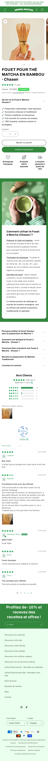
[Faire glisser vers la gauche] (18, 64)
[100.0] (23, 431)
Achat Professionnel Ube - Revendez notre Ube (22, 674)
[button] (5, 9)
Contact (8, 697)
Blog (7, 692)
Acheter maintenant (24, 149)
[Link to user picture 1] (7, 519)
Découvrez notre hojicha (15, 646)
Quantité (5, 129)
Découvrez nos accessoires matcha (20, 662)
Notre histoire (11, 681)
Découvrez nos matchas (15, 635)
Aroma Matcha (14, 740)
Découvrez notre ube (13, 640)
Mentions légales (34, 750)
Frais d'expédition (18, 92)
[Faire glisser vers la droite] (29, 64)
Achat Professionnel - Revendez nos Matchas (24, 667)
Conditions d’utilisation (36, 746)
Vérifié (22, 439)
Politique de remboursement (16, 746)
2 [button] (21, 593)
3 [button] (24, 593)
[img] (7, 452)
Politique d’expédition (18, 750)
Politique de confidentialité (28, 743)
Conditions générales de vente (25, 754)
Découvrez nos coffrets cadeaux (18, 656)
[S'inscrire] (40, 625)
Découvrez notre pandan (15, 651)
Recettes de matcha (13, 686)
